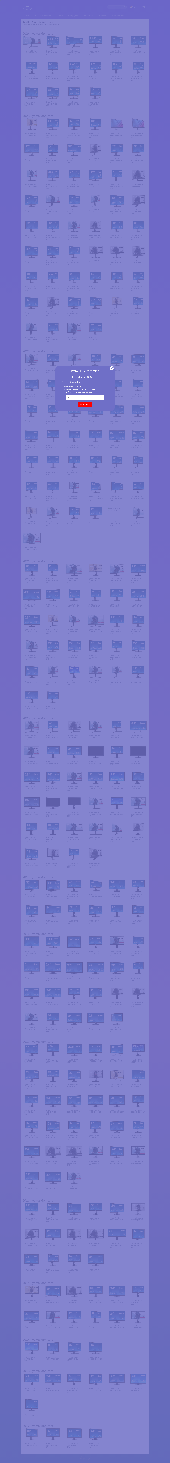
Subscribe (85, 404)
